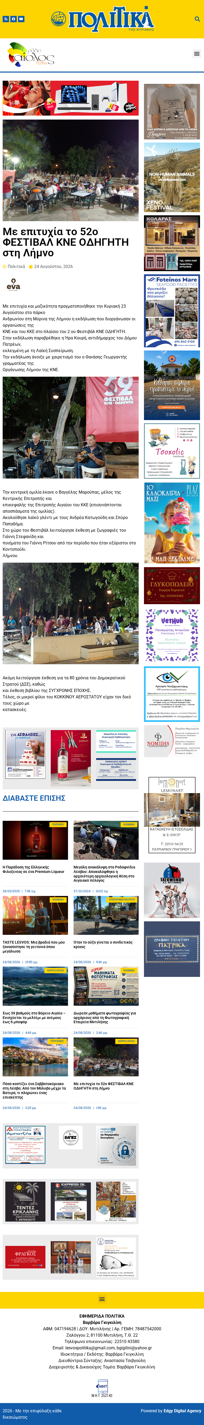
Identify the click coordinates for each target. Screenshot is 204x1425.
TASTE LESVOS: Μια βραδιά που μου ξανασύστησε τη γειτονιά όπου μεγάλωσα (34, 946)
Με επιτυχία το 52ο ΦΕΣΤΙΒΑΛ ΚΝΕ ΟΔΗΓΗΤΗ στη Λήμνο (104, 1086)
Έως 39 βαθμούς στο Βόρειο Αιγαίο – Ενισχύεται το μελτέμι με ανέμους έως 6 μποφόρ (34, 1017)
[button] (197, 53)
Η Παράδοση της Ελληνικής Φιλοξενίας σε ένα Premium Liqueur (33, 869)
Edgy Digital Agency (182, 1410)
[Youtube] (21, 19)
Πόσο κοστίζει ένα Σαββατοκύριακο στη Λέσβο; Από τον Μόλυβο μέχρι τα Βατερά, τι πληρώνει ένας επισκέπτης (34, 1090)
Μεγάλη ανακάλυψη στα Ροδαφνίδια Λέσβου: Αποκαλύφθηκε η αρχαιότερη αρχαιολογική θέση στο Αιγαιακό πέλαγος (104, 873)
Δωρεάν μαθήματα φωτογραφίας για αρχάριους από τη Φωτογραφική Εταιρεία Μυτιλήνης (105, 1017)
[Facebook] (13, 19)
